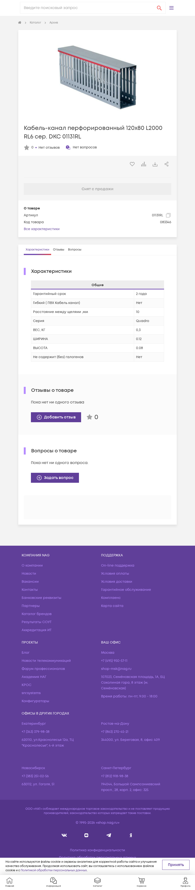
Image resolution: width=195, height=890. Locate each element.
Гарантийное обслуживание (126, 589)
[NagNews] (109, 835)
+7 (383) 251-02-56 (35, 776)
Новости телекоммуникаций (46, 660)
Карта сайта (112, 606)
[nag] (131, 835)
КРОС (26, 685)
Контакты (30, 589)
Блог (25, 652)
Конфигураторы (35, 701)
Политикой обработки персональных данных (54, 870)
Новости (29, 573)
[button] (171, 8)
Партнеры (31, 606)
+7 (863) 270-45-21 (114, 731)
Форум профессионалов (43, 669)
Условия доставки (116, 581)
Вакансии (30, 581)
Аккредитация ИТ (37, 630)
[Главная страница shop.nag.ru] (19, 23)
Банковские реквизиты (41, 598)
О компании (32, 565)
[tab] (37, 250)
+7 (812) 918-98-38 (114, 776)
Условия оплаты (115, 573)
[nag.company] (64, 835)
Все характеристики (42, 229)
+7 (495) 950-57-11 (114, 660)
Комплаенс (111, 598)
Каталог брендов (37, 614)
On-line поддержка (117, 565)
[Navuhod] (86, 835)
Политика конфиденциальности (97, 850)
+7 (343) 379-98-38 (35, 731)
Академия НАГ (34, 677)
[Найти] (159, 8)
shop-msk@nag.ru (116, 669)
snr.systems (31, 693)
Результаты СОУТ (37, 622)
